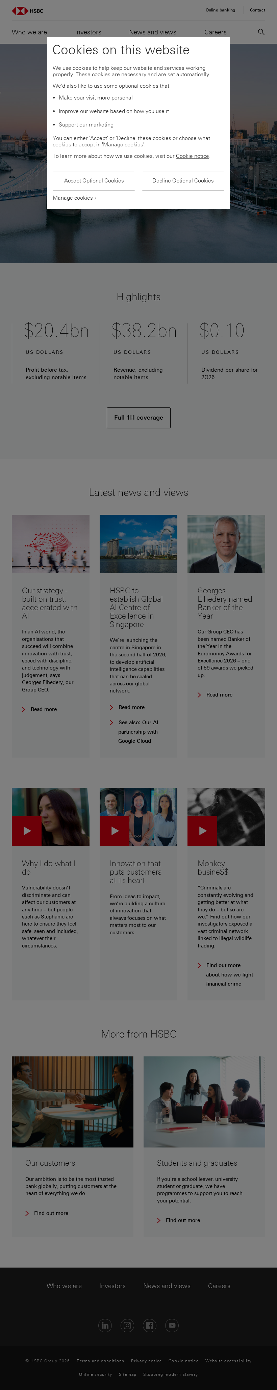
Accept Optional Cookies (94, 180)
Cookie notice (192, 156)
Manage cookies (73, 198)
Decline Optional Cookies (183, 180)
